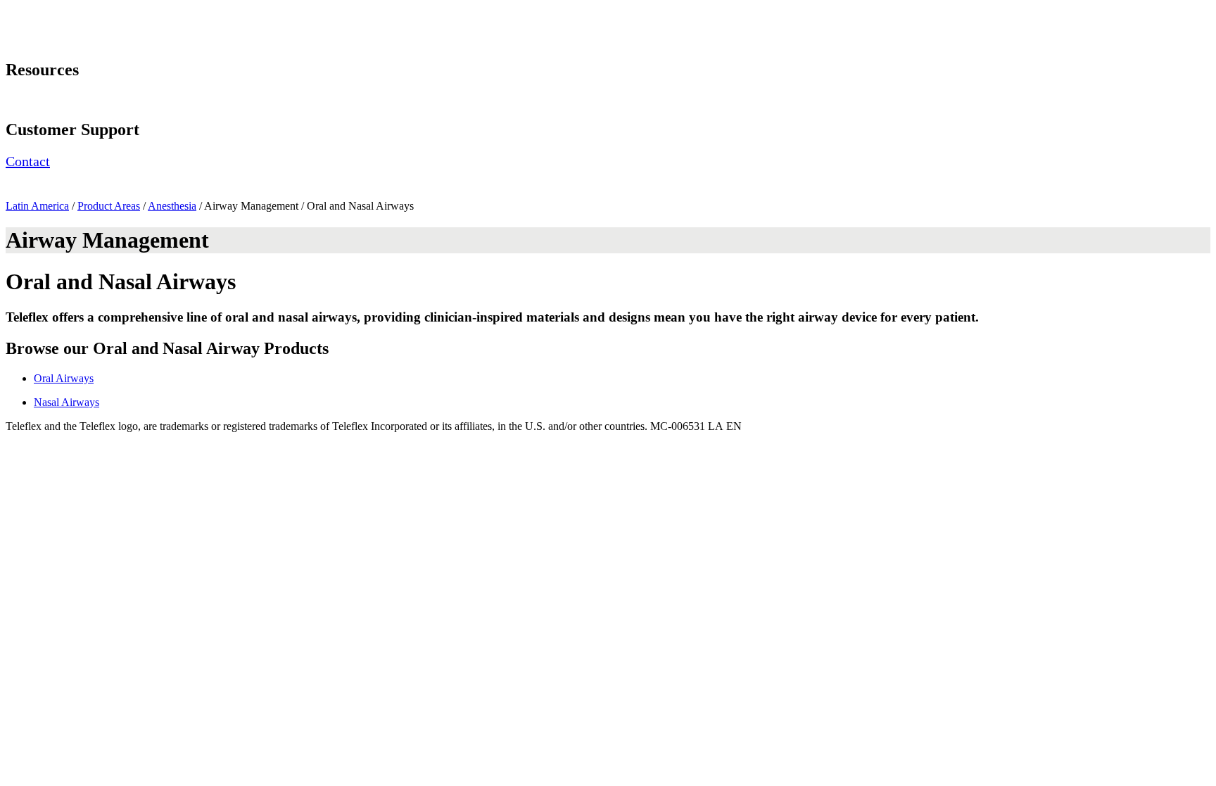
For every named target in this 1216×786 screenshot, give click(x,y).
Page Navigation (43, 12)
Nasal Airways (66, 402)
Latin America (37, 206)
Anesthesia (172, 206)
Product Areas (108, 206)
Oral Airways (64, 378)
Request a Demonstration (62, 100)
